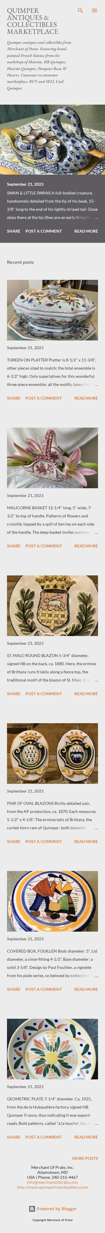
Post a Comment (43, 231)
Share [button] (13, 231)
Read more (86, 231)
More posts (85, 1158)
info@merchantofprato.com (52, 1182)
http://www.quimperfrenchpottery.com (52, 1187)
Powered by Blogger (56, 1208)
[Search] (80, 10)
